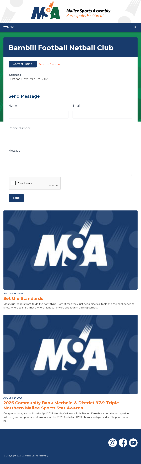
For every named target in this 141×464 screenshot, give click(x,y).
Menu (11, 27)
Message (14, 150)
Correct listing (22, 64)
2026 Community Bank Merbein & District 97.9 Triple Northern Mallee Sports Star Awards (61, 405)
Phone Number (19, 128)
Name (13, 105)
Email (76, 105)
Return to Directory (49, 64)
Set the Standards (23, 298)
